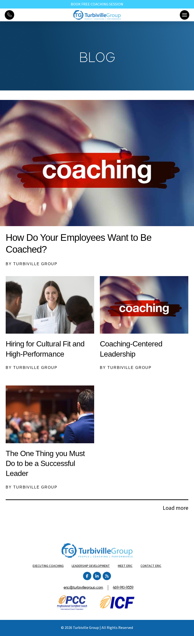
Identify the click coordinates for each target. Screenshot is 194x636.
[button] (184, 15)
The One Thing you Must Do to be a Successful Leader (45, 463)
